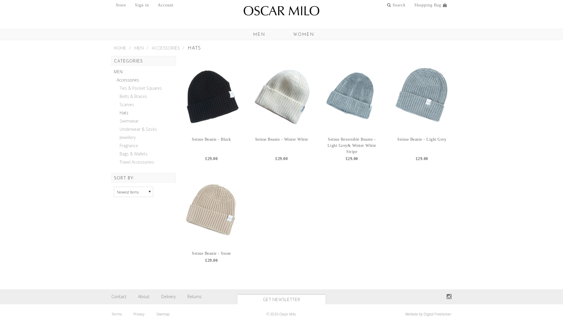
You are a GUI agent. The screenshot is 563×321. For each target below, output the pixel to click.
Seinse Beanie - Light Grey (421, 139)
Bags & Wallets (133, 154)
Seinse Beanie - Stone (211, 253)
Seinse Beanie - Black (211, 139)
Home (120, 48)
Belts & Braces (133, 96)
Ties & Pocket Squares (141, 88)
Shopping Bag (428, 5)
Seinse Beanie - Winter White (281, 139)
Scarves (127, 105)
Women (303, 35)
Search (398, 5)
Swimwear (129, 121)
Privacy (139, 314)
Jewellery (127, 137)
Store (121, 5)
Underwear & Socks (138, 129)
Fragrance (129, 146)
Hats (124, 113)
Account (166, 5)
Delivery (168, 296)
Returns (194, 296)
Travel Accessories (137, 162)
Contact (118, 296)
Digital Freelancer (438, 314)
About (144, 296)
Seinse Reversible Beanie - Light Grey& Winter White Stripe (352, 145)
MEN (259, 35)
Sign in (142, 5)
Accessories (166, 48)
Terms (116, 314)
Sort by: (124, 178)
